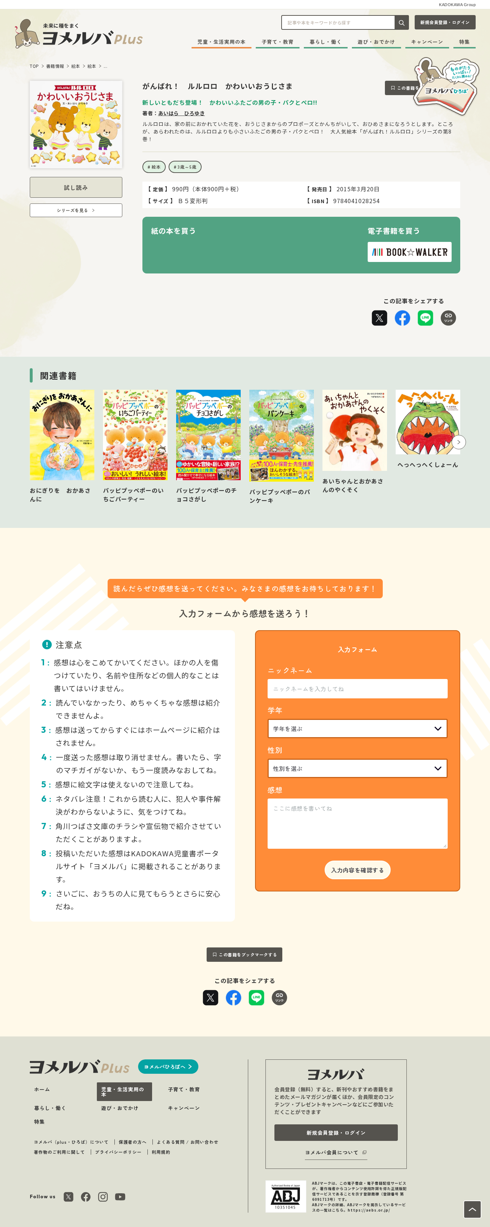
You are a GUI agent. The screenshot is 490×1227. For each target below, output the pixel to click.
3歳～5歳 (187, 167)
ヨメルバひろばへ (164, 1066)
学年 (275, 710)
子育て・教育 (278, 41)
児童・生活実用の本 (221, 41)
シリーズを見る (72, 210)
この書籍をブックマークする (248, 954)
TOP (34, 66)
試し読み (76, 187)
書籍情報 (55, 66)
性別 (275, 750)
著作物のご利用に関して (59, 1152)
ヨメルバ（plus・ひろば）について (71, 1142)
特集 (464, 41)
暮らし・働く (326, 41)
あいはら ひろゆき (181, 113)
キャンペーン (427, 41)
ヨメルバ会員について (332, 1152)
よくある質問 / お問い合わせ (187, 1142)
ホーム (42, 1089)
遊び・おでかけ (376, 41)
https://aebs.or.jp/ (369, 1210)
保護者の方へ (133, 1142)
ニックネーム (290, 670)
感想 (275, 790)
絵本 (75, 66)
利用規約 (161, 1152)
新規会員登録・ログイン (445, 22)
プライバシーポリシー (118, 1152)
